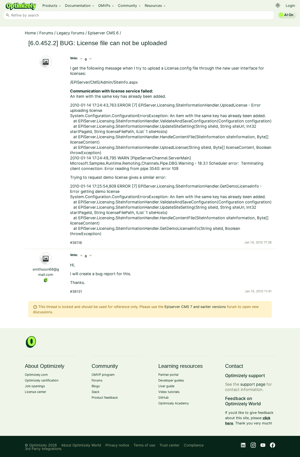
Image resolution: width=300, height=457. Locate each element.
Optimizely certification (41, 380)
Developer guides (171, 380)
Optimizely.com (36, 374)
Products (51, 5)
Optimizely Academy (173, 403)
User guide (166, 386)
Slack (95, 392)
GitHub (163, 397)
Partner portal (168, 374)
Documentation (80, 5)
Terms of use (144, 445)
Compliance (194, 445)
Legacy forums (70, 33)
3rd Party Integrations (43, 448)
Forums (46, 33)
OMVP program (103, 374)
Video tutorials (169, 392)
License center (35, 392)
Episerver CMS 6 (103, 33)
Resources (155, 5)
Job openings (35, 386)
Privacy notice (117, 445)
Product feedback (105, 397)
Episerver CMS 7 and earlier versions (195, 306)
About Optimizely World (81, 445)
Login (290, 5)
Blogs (96, 386)
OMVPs (106, 5)
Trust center (169, 445)
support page (252, 384)
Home (30, 33)
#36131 (76, 291)
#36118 (76, 242)
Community (129, 5)
